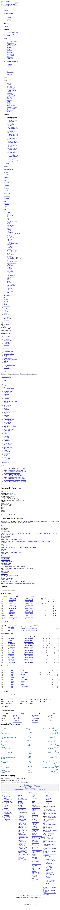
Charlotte (21, 822)
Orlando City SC (13, 131)
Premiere (9, 282)
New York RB (22, 825)
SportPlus (9, 287)
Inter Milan (9, 98)
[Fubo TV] (3, 374)
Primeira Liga (10, 52)
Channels (6, 166)
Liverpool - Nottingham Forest (48, 828)
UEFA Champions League (10, 359)
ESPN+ (9, 228)
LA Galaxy (11, 154)
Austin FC (11, 159)
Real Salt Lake (11, 151)
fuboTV (9, 235)
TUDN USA (10, 236)
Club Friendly (10, 72)
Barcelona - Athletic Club (48, 822)
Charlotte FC (11, 125)
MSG (8, 278)
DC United (10, 130)
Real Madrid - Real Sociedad (48, 819)
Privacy (48, 865)
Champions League (11, 41)
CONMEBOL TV (5, 560)
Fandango (9, 267)
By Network (4, 526)
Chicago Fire (11, 121)
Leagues (6, 26)
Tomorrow (9, 17)
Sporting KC (22, 860)
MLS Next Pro (10, 277)
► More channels (5, 462)
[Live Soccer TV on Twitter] (50, 852)
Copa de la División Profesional (8, 576)
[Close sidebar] (1, 484)
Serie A (9, 48)
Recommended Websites (49, 872)
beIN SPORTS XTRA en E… (14, 259)
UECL (5, 304)
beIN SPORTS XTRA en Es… (11, 426)
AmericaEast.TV (11, 253)
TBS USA (16, 547)
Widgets (48, 862)
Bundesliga (9, 50)
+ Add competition (8, 351)
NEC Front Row (11, 280)
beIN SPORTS (10, 215)
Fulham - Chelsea (52, 817)
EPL (5, 310)
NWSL (8, 35)
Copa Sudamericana (29, 643)
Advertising (49, 863)
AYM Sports (10, 256)
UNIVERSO (10, 245)
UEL (5, 303)
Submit (18, 778)
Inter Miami (22, 816)
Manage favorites (6, 330)
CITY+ (9, 264)
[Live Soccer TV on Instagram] (50, 855)
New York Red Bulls (13, 128)
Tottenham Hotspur (11, 90)
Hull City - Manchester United (48, 808)
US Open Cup (10, 34)
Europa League (10, 43)
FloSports (9, 268)
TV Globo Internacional (10, 411)
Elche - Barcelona (52, 816)
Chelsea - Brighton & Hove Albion (50, 831)
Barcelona (9, 93)
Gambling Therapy (34, 895)
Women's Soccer (50, 859)
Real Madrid (10, 94)
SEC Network (10, 284)
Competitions (4, 348)
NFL (50, 882)
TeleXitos (9, 288)
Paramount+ (10, 232)
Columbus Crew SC (14, 134)
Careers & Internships (51, 868)
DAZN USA (10, 239)
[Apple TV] (16, 374)
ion (7, 274)
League (4, 327)
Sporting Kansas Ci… (14, 161)
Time (9, 327)
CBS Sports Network (12, 221)
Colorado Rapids (12, 149)
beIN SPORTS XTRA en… (35, 846)
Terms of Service (20, 782)
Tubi (8, 289)
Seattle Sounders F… (14, 156)
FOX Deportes (10, 246)
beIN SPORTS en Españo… (14, 233)
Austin (21, 858)
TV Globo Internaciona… (13, 243)
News (5, 297)
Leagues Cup (10, 64)
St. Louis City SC (12, 148)
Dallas (20, 844)
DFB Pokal (9, 57)
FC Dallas (10, 147)
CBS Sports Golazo (12, 261)
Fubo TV (48, 796)
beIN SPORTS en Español (10, 401)
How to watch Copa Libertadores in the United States (19, 568)
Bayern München (11, 105)
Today (8, 16)
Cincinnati (21, 820)
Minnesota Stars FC (13, 155)
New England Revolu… (14, 123)
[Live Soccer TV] (5, 1)
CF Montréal (12, 137)
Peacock (9, 249)
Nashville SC (11, 118)
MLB (47, 883)
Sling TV (48, 795)
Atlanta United (23, 836)
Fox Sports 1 (10, 226)
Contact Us (48, 877)
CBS (8, 217)
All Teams (6, 163)
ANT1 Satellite (10, 254)
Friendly (23, 674)
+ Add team (7, 336)
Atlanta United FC (13, 138)
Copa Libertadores (5, 531)
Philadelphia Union (13, 135)
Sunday (9, 20)
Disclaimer (48, 866)
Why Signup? (24, 778)
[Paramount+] (23, 374)
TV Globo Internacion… (35, 828)
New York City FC (12, 127)
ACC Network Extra (12, 250)
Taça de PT (6, 320)
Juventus (9, 97)
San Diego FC (12, 158)
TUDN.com (10, 291)
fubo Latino (10, 271)
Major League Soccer (12, 32)
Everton (9, 91)
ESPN (8, 218)
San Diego (22, 857)
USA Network (10, 238)
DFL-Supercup (10, 54)
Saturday (9, 19)
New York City (22, 823)
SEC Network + (11, 285)
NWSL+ (9, 281)
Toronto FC (11, 133)
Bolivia (39, 521)
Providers (48, 869)
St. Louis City (22, 846)
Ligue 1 (9, 51)
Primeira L (6, 317)
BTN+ (8, 260)
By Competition (11, 526)
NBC (8, 219)
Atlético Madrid (11, 96)
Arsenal (9, 83)
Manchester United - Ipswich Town (48, 836)
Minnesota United (23, 853)
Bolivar (11, 601)
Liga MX (9, 66)
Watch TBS (28, 547)
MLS (5, 307)
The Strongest (12, 605)
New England (22, 819)
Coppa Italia (10, 58)
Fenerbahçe (10, 110)
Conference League (12, 44)
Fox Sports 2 (10, 229)
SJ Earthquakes (22, 843)
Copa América (24, 672)
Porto (8, 104)
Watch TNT (35, 547)
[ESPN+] (34, 374)
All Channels (7, 295)
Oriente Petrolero (13, 617)
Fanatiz (8, 212)
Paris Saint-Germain (12, 108)
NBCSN (9, 240)
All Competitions (8, 74)
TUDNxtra (47, 541)
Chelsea (9, 84)
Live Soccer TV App (51, 861)
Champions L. (7, 301)
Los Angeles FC (12, 144)
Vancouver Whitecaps (21, 839)
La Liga (9, 47)
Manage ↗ (7, 333)
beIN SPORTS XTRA (12, 257)
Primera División (5, 571)
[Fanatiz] (29, 374)
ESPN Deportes (11, 225)
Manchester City (11, 87)
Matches (6, 10)
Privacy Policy (10, 782)
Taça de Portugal (11, 55)
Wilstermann (12, 610)
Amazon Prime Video (12, 252)
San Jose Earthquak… (13, 145)
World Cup (23, 670)
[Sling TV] (10, 374)
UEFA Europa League (9, 365)
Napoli (8, 101)
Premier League (11, 45)
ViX (8, 292)
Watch (2, 507)
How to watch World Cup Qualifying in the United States (20, 583)
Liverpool (9, 86)
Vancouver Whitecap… (13, 142)
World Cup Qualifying (6, 539)
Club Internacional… (13, 120)
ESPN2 (9, 222)
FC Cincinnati (11, 124)
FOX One (9, 270)
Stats (2, 508)
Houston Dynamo (12, 141)
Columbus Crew (23, 830)
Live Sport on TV (50, 880)
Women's (6, 299)
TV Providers (46, 792)
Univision (9, 247)
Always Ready (12, 494)
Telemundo (9, 242)
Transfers (3, 511)
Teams (5, 77)
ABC (8, 214)
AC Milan (9, 100)
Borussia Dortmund (12, 107)
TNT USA (22, 547)
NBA (47, 882)
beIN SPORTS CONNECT (36, 533)
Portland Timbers (12, 152)
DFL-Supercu (7, 318)
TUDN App (23, 541)
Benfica (9, 103)
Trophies (3, 510)
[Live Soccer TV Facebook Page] (50, 849)
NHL (54, 882)
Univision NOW (37, 541)
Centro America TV (12, 263)
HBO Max (10, 547)
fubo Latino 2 (10, 273)
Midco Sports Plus (11, 275)
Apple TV (9, 231)
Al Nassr (9, 111)
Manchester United (11, 89)
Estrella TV (10, 266)
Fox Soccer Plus (11, 224)
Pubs (47, 870)
